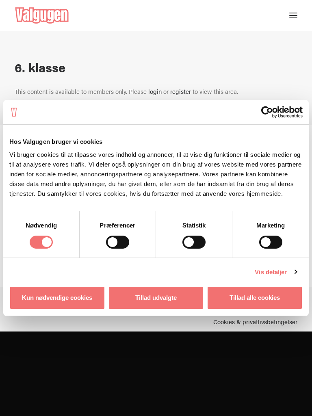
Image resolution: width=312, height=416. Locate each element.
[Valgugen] (42, 15)
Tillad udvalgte (156, 297)
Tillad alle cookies (255, 297)
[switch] (117, 242)
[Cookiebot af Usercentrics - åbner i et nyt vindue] (267, 112)
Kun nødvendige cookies (57, 297)
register (180, 91)
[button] (293, 15)
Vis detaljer (271, 272)
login (155, 91)
